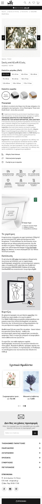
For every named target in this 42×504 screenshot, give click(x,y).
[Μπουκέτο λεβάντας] (31, 381)
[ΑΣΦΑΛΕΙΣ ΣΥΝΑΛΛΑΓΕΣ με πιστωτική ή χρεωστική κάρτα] (8, 180)
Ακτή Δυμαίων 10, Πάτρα (12, 478)
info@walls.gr (13, 481)
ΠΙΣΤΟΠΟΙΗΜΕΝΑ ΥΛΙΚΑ (34, 183)
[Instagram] (10, 489)
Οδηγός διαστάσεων (13, 154)
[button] (2, 3)
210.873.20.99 (21, 185)
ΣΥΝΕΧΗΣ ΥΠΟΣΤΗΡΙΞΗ (21, 183)
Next (38, 37)
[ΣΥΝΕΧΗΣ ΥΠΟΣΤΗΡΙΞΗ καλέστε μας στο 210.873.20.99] (20, 180)
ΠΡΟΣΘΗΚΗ (21, 501)
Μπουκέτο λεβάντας (31, 396)
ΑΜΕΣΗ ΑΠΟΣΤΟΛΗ (21, 174)
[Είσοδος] (29, 2)
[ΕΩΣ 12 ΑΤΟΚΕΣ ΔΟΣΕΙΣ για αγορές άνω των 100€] (33, 171)
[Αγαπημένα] (34, 2)
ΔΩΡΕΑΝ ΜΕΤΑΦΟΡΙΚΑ (8, 174)
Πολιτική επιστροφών (13, 158)
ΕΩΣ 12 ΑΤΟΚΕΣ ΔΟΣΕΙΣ (34, 174)
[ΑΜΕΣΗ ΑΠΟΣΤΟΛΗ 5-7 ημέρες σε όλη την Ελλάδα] (20, 171)
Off (26, 8)
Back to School (21, 8)
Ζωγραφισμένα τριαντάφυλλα (14, 396)
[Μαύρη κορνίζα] (15, 95)
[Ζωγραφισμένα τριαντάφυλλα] (11, 378)
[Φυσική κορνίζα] (33, 95)
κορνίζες (31, 315)
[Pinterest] (16, 489)
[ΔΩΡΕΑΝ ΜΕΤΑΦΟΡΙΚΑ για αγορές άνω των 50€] (8, 171)
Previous (3, 37)
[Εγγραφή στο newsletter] (35, 433)
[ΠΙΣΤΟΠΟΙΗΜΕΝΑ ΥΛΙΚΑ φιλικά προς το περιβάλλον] (33, 180)
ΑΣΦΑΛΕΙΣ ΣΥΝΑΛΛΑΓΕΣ (8, 184)
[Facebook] (4, 489)
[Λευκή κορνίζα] (24, 95)
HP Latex (15, 259)
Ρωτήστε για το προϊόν (14, 162)
